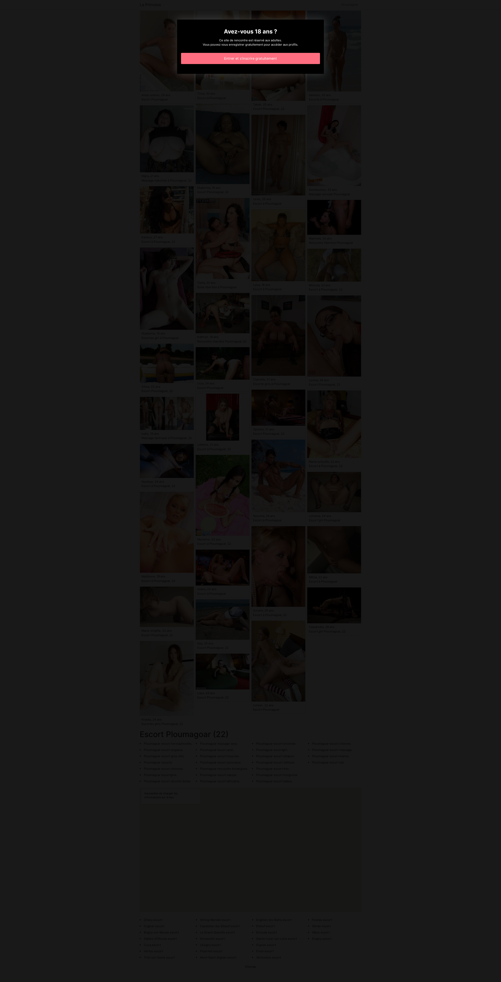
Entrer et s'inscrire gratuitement (250, 58)
